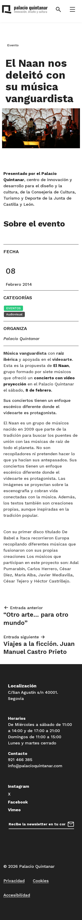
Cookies (41, 880)
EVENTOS (13, 308)
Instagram (18, 786)
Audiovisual (14, 314)
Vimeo (14, 809)
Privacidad (14, 880)
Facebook (18, 802)
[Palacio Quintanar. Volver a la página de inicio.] (23, 10)
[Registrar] (71, 823)
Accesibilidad (16, 895)
